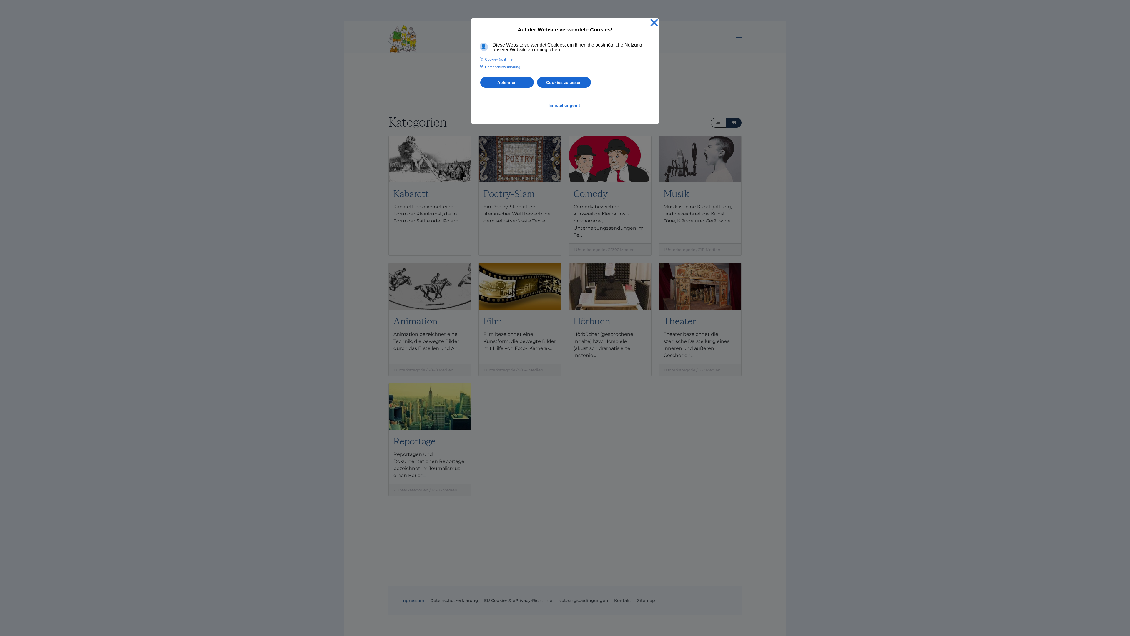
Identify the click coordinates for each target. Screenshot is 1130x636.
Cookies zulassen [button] (564, 82)
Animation (415, 321)
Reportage (414, 441)
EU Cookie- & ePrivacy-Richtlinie (518, 600)
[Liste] (718, 123)
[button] (739, 39)
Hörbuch (592, 321)
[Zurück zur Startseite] (402, 39)
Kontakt (622, 600)
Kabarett (411, 194)
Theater (680, 321)
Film (492, 321)
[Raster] (734, 123)
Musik (676, 194)
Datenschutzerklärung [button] (502, 67)
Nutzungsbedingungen (583, 600)
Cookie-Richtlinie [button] (499, 59)
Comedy (591, 194)
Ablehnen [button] (507, 82)
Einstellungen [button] (565, 105)
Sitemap (646, 600)
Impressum (412, 600)
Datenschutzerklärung (454, 600)
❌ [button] (654, 23)
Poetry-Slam (509, 194)
